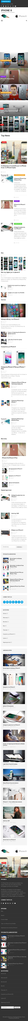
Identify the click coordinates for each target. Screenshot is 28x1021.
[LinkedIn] (8, 6)
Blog (2, 911)
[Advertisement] (14, 37)
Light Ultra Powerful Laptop (15, 339)
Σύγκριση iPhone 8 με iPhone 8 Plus (20, 179)
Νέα (2, 108)
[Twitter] (3, 6)
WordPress (16, 1018)
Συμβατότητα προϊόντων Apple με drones (10, 111)
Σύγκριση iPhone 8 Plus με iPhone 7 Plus (13, 368)
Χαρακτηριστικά (18, 223)
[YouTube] (15, 6)
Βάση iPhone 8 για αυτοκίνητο (10, 783)
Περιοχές (5, 630)
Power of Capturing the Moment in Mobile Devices (17, 333)
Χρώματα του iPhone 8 (14, 475)
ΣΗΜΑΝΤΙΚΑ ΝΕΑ (6, 1)
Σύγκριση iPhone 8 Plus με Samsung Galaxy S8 (18, 383)
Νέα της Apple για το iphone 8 (8, 127)
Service (3, 300)
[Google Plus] (10, 6)
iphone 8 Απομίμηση (14, 482)
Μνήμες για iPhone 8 (17, 530)
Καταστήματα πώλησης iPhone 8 (11, 668)
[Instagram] (13, 6)
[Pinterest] (5, 6)
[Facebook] (1, 6)
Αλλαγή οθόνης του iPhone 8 (10, 319)
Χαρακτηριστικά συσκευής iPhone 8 (9, 927)
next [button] (27, 867)
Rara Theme (22, 1017)
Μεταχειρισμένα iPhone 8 (15, 468)
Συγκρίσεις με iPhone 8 (6, 60)
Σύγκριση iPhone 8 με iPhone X (9, 94)
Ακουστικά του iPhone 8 (9, 839)
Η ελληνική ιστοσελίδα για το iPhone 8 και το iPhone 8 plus (13, 167)
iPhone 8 (6, 10)
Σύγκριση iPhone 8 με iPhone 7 (9, 62)
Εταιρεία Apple (4, 919)
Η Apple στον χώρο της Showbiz (8, 4)
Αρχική (2, 915)
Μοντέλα (3, 76)
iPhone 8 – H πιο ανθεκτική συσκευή (12, 802)
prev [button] (1, 867)
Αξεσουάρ (5, 617)
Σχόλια (4, 142)
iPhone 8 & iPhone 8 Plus (7, 78)
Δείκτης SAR (15, 513)
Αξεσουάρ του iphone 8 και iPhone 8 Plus (17, 566)
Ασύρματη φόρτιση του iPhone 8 (19, 227)
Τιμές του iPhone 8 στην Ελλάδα (8, 923)
